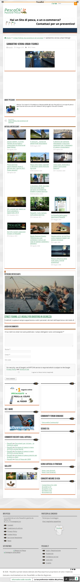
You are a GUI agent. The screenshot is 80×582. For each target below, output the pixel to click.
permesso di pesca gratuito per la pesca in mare (22, 456)
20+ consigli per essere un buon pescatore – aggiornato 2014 (16, 211)
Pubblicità (49, 554)
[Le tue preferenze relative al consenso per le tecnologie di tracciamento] (76, 578)
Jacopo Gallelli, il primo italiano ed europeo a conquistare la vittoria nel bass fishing (16, 144)
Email (7, 355)
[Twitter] (72, 569)
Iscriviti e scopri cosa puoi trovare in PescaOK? (16, 233)
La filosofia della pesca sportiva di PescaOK (59, 216)
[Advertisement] (40, 84)
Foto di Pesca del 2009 (23, 459)
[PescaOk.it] (40, 10)
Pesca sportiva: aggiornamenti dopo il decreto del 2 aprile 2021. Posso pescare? (16, 167)
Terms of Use (24, 369)
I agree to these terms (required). (42, 372)
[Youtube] (74, 569)
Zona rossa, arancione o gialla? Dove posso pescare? (61, 166)
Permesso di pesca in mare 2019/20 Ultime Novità (20, 448)
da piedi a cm (46, 487)
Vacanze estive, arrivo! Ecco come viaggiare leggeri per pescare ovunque (60, 238)
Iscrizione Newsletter (14, 538)
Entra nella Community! (50, 422)
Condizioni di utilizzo (15, 528)
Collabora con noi (52, 557)
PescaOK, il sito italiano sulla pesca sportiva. (38, 214)
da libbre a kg (47, 490)
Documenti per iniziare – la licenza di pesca (20, 444)
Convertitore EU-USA (49, 485)
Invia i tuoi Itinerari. (49, 472)
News (9, 541)
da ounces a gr (47, 492)
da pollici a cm (47, 489)
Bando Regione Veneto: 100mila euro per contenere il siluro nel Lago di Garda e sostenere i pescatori (39, 239)
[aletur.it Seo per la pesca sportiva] (40, 21)
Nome (7, 349)
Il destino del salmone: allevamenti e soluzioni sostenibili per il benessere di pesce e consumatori (62, 144)
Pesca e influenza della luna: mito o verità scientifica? (59, 260)
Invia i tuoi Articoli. (48, 470)
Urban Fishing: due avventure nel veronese (28, 38)
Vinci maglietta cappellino (51, 521)
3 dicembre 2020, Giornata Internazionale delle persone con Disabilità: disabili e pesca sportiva (39, 188)
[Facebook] (70, 569)
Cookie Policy (12, 534)
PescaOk (10, 47)
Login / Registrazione (53, 551)
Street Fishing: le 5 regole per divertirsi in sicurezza (28, 316)
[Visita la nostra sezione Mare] (22, 422)
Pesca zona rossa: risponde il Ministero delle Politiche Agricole (39, 166)
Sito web (8, 360)
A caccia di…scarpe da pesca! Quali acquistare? (38, 142)
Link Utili (49, 560)
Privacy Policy (11, 369)
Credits (48, 563)
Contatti (10, 525)
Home (8, 38)
